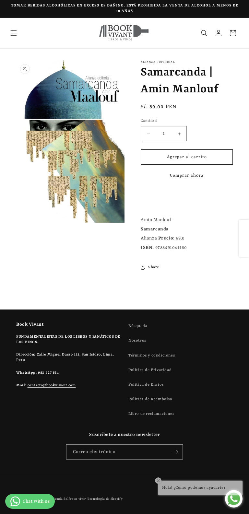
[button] (13, 33)
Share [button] (153, 267)
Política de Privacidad (150, 370)
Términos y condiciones (151, 355)
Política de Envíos (146, 384)
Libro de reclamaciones (151, 414)
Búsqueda (137, 326)
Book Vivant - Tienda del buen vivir (57, 499)
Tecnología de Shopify (105, 499)
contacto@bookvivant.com (52, 385)
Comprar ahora (187, 175)
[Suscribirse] (175, 452)
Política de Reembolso (150, 399)
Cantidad (149, 121)
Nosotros (137, 340)
